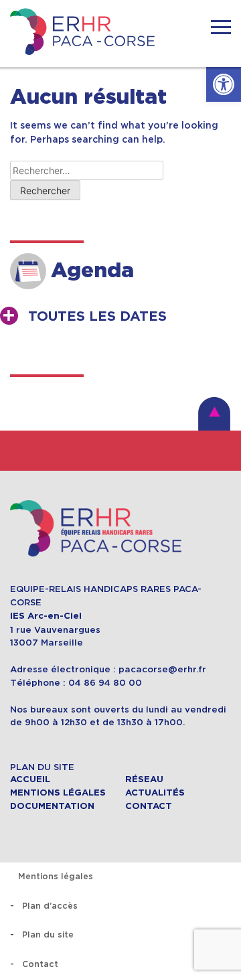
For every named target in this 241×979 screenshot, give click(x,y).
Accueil (30, 779)
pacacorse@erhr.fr (162, 669)
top (214, 414)
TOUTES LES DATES (97, 316)
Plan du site (48, 934)
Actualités (155, 793)
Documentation (52, 806)
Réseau (144, 779)
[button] (223, 84)
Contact (148, 806)
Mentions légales (58, 793)
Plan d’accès (50, 905)
